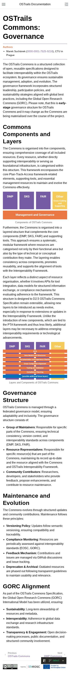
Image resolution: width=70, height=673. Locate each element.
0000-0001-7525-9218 (40, 51)
